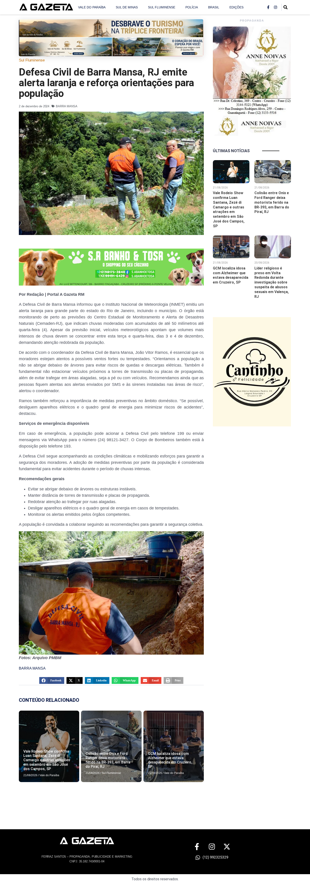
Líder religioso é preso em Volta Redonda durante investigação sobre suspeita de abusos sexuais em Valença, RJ (271, 282)
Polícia (191, 7)
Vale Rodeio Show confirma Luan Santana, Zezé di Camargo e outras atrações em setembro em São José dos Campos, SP (46, 760)
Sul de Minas (127, 7)
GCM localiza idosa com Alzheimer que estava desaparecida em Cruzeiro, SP (170, 760)
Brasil (213, 7)
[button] (51, 680)
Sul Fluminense (161, 7)
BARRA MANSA (66, 106)
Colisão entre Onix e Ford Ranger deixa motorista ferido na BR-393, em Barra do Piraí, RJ (108, 760)
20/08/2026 (261, 262)
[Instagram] (275, 7)
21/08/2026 (30, 775)
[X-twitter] (226, 846)
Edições (236, 7)
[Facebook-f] (268, 7)
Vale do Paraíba (92, 7)
